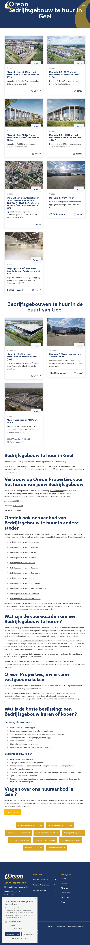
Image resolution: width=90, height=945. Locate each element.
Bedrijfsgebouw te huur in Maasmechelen (26, 573)
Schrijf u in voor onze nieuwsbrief (48, 603)
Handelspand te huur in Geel (46, 833)
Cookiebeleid (60, 926)
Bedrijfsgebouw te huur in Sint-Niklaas (25, 583)
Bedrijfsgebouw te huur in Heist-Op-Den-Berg (28, 588)
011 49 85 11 (16, 510)
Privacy (50, 926)
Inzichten (65, 897)
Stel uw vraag (12, 812)
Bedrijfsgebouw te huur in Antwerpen (24, 542)
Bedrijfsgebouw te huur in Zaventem (24, 593)
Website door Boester (76, 926)
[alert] (20, 920)
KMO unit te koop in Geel (45, 840)
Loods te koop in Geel (33, 848)
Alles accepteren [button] (12, 934)
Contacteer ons (56, 490)
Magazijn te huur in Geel (19, 840)
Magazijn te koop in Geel (73, 833)
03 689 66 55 (19, 501)
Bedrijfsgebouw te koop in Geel (29, 825)
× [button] (35, 899)
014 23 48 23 (18, 505)
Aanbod (64, 883)
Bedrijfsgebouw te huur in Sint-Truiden (25, 598)
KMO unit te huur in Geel (70, 840)
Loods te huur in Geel (56, 848)
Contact (64, 902)
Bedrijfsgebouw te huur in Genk (22, 562)
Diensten (64, 888)
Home (63, 879)
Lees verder (18, 917)
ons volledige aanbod (48, 534)
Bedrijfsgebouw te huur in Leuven (23, 557)
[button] (83, 4)
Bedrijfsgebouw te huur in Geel (60, 825)
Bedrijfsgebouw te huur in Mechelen (24, 568)
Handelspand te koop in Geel (18, 833)
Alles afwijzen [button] (28, 934)
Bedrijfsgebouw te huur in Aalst (22, 578)
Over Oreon (65, 893)
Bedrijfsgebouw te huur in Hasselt (23, 552)
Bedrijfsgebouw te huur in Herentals (24, 547)
